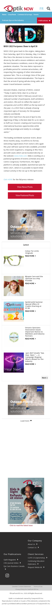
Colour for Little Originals (32, 252)
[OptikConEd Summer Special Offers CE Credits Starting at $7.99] (14, 311)
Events (36, 14)
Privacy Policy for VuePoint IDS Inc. (27, 589)
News (4, 14)
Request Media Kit (35, 567)
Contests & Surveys (25, 14)
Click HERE (8, 179)
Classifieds (12, 14)
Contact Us (32, 547)
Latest (26, 244)
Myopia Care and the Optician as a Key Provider (34, 278)
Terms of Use (38, 586)
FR (41, 8)
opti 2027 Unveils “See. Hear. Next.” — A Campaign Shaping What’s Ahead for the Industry (34, 357)
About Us (31, 544)
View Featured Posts (25, 195)
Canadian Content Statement (21, 586)
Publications (43, 20)
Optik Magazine (10, 560)
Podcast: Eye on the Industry (13, 20)
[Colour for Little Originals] (14, 260)
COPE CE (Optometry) (36, 558)
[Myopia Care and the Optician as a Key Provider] (14, 286)
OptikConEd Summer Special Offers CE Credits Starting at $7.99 (34, 305)
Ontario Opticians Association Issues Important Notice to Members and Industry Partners (35, 331)
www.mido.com (20, 156)
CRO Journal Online (11, 563)
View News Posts (25, 187)
